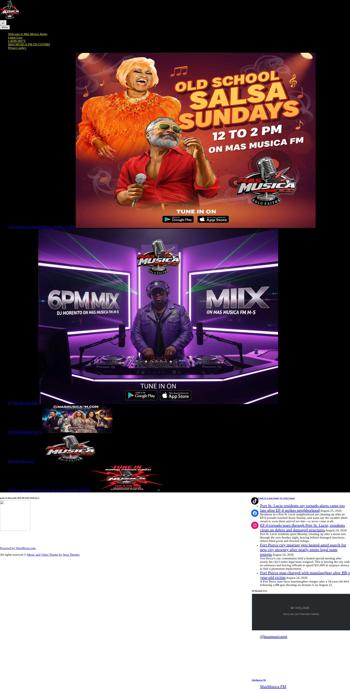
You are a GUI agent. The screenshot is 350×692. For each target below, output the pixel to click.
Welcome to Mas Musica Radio (27, 34)
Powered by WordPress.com (17, 548)
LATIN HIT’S (16, 41)
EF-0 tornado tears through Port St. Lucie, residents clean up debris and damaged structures (302, 527)
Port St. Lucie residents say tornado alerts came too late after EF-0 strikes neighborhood (302, 508)
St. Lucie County (287, 498)
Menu (5, 27)
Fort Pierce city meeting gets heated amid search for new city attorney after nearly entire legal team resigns (303, 550)
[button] (255, 667)
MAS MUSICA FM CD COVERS (29, 44)
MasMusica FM (259, 680)
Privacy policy (17, 47)
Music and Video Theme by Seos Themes (53, 554)
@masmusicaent (273, 636)
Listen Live (15, 37)
